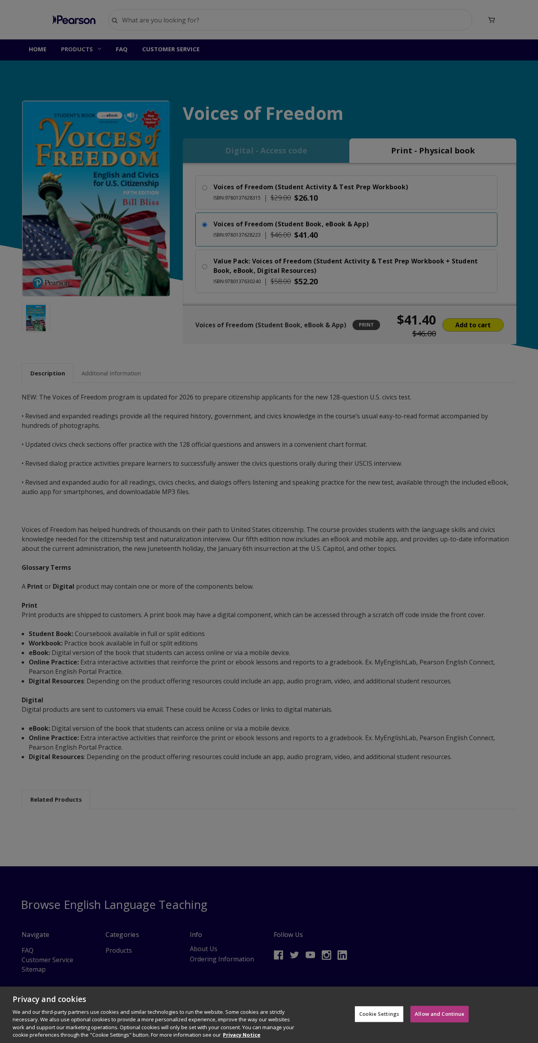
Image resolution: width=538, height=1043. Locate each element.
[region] (269, 1015)
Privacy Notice (241, 1034)
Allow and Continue (439, 1013)
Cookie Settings (379, 1013)
